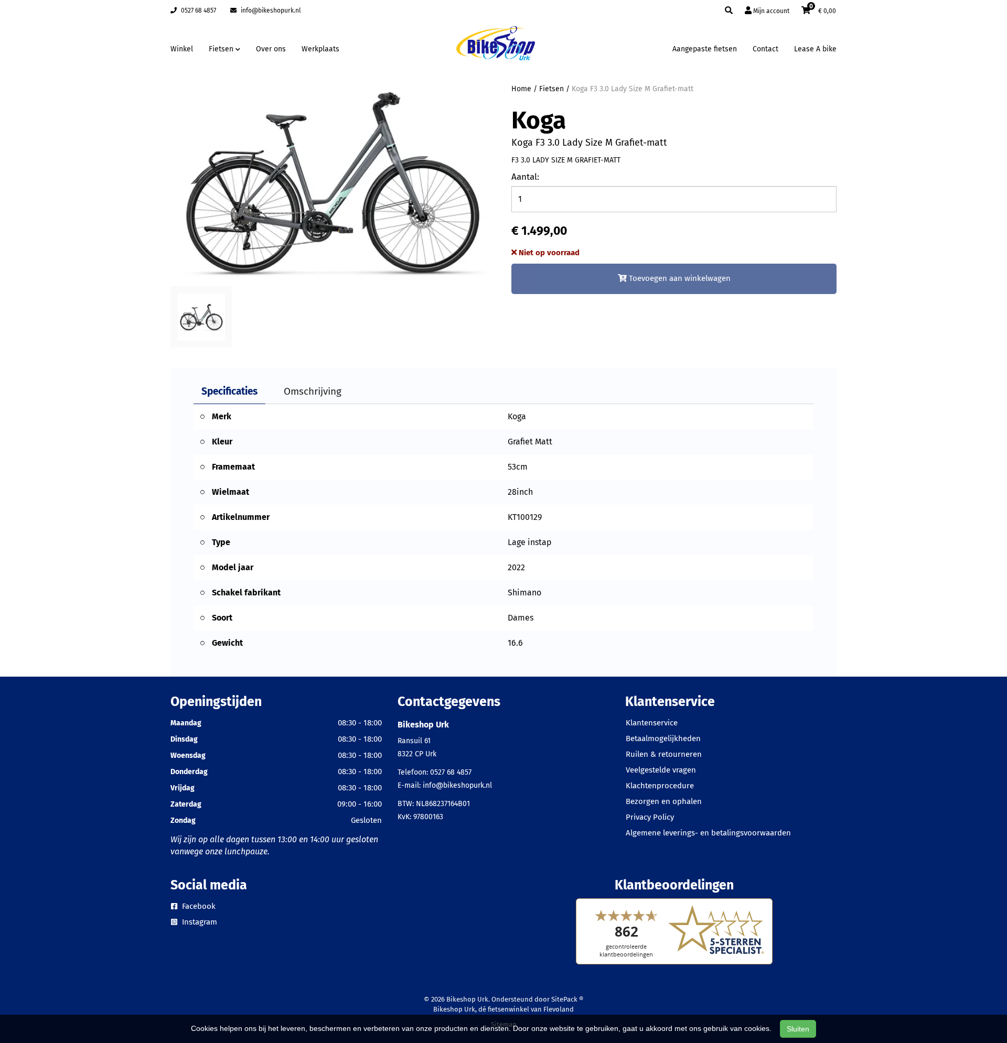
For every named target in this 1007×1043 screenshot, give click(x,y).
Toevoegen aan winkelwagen (679, 278)
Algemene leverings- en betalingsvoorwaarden (708, 833)
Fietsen (551, 88)
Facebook (198, 906)
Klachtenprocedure (660, 785)
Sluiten (798, 1029)
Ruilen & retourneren (664, 754)
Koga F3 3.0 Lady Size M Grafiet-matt (632, 88)
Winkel (181, 49)
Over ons (271, 49)
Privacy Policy (650, 817)
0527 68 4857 (197, 10)
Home (521, 88)
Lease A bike (815, 49)
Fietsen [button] (222, 49)
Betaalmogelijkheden (663, 738)
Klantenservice (652, 722)
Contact (765, 49)
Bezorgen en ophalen (664, 801)
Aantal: (525, 176)
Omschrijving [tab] (312, 391)
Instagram (198, 922)
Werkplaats (320, 49)
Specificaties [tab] (229, 391)
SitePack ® (567, 999)
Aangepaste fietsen (704, 49)
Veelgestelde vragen (661, 770)
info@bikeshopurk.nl (270, 10)
